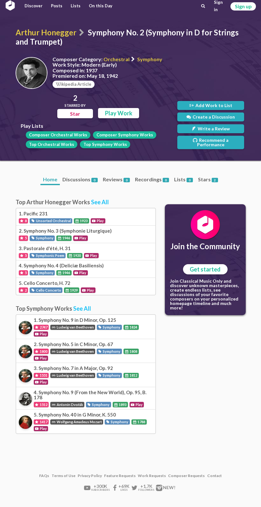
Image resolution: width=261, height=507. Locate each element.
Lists (76, 5)
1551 (43, 375)
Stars (207, 179)
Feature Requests (120, 476)
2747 (43, 327)
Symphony (149, 59)
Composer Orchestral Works (58, 134)
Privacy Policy (90, 476)
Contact (214, 476)
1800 (43, 351)
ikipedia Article (75, 84)
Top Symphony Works (105, 144)
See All (100, 202)
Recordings (151, 179)
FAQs (44, 476)
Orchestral (116, 59)
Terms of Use (63, 476)
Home (50, 179)
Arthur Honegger (46, 32)
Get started (205, 269)
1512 (43, 404)
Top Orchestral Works (51, 144)
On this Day (100, 5)
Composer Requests (186, 476)
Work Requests (152, 476)
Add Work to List (213, 105)
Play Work (118, 113)
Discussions (78, 179)
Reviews (115, 179)
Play (100, 221)
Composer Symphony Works (124, 134)
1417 (43, 422)
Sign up (243, 6)
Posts (56, 5)
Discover (34, 5)
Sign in (218, 6)
